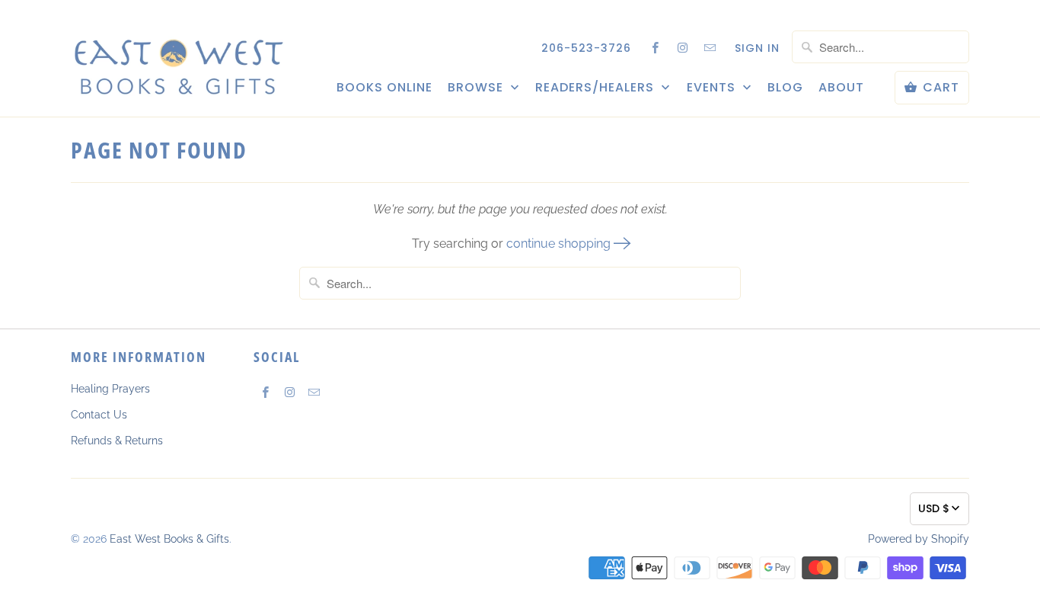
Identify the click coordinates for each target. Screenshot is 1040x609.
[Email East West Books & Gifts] (710, 47)
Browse (477, 87)
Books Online (384, 87)
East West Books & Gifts (169, 539)
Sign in (757, 48)
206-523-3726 (586, 48)
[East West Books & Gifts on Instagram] (683, 47)
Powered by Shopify (918, 539)
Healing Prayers (110, 389)
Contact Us (99, 415)
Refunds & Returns (117, 440)
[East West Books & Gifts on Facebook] (655, 47)
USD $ (933, 508)
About (841, 87)
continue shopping (560, 243)
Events (713, 87)
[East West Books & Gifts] (177, 57)
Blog (785, 87)
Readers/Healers (596, 87)
